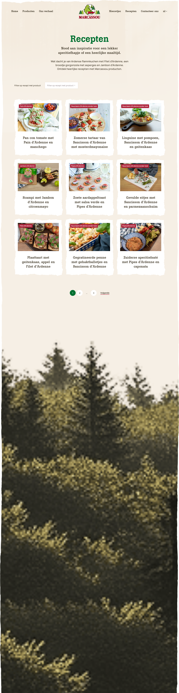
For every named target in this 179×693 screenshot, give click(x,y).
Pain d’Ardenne (26, 106)
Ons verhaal (46, 11)
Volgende (104, 293)
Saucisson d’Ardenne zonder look (84, 106)
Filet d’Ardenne (26, 226)
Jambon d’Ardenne (27, 166)
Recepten (130, 11)
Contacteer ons (150, 11)
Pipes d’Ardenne (77, 166)
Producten (29, 11)
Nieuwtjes (115, 11)
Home (14, 11)
